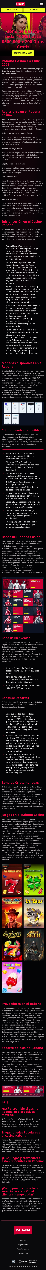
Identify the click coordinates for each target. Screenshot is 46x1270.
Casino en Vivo (23, 1253)
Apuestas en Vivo (23, 1249)
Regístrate (34, 10)
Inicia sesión (12, 10)
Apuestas (23, 1240)
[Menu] (41, 4)
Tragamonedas (23, 1245)
